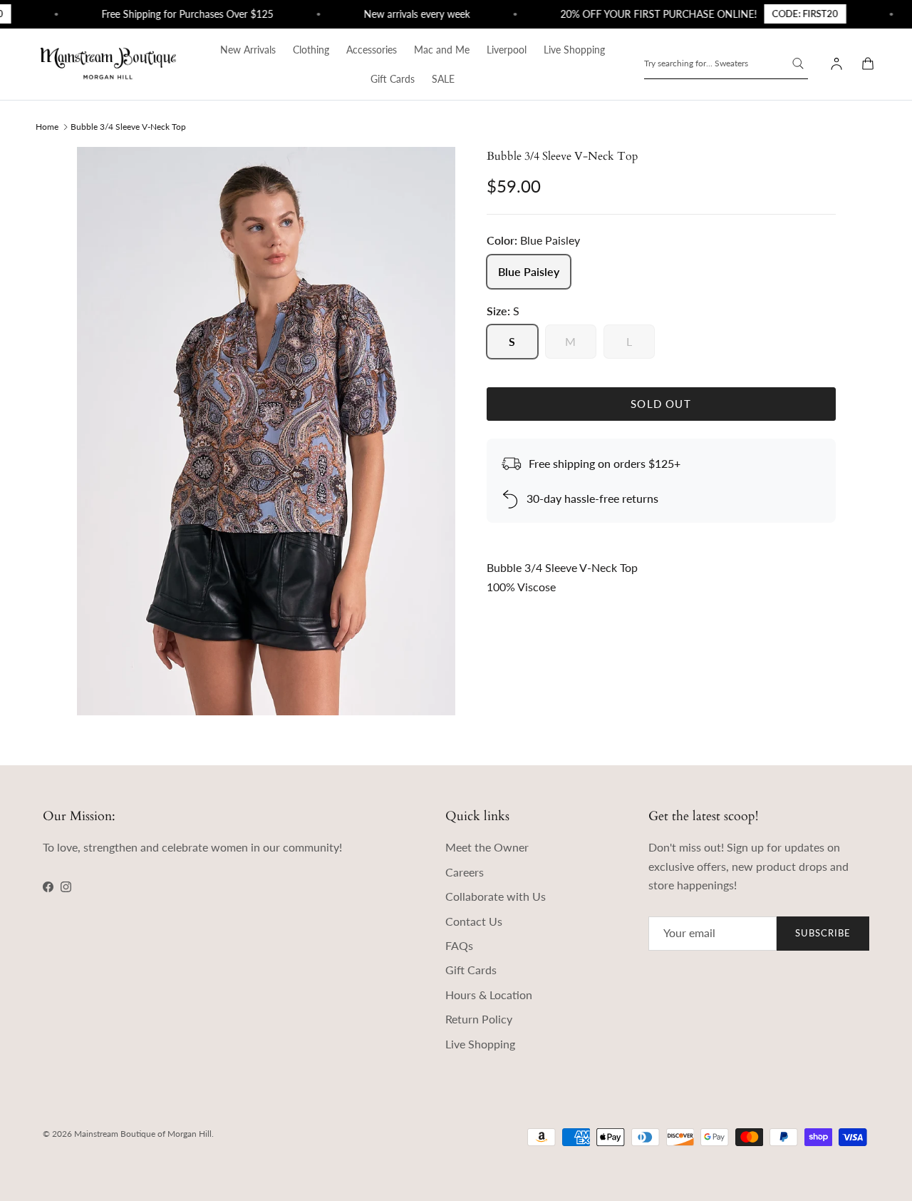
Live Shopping (574, 50)
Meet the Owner (487, 847)
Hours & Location (488, 994)
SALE (443, 79)
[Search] (798, 63)
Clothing (311, 50)
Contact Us (473, 921)
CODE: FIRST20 (793, 13)
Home (47, 126)
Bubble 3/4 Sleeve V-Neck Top (128, 126)
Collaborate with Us (495, 896)
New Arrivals (248, 50)
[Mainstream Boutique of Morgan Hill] (108, 64)
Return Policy (478, 1019)
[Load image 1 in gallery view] (266, 431)
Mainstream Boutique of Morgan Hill (143, 1133)
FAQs (459, 945)
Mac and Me (442, 50)
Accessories (371, 50)
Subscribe (823, 933)
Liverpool (507, 50)
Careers (464, 872)
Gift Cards (392, 79)
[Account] (833, 64)
